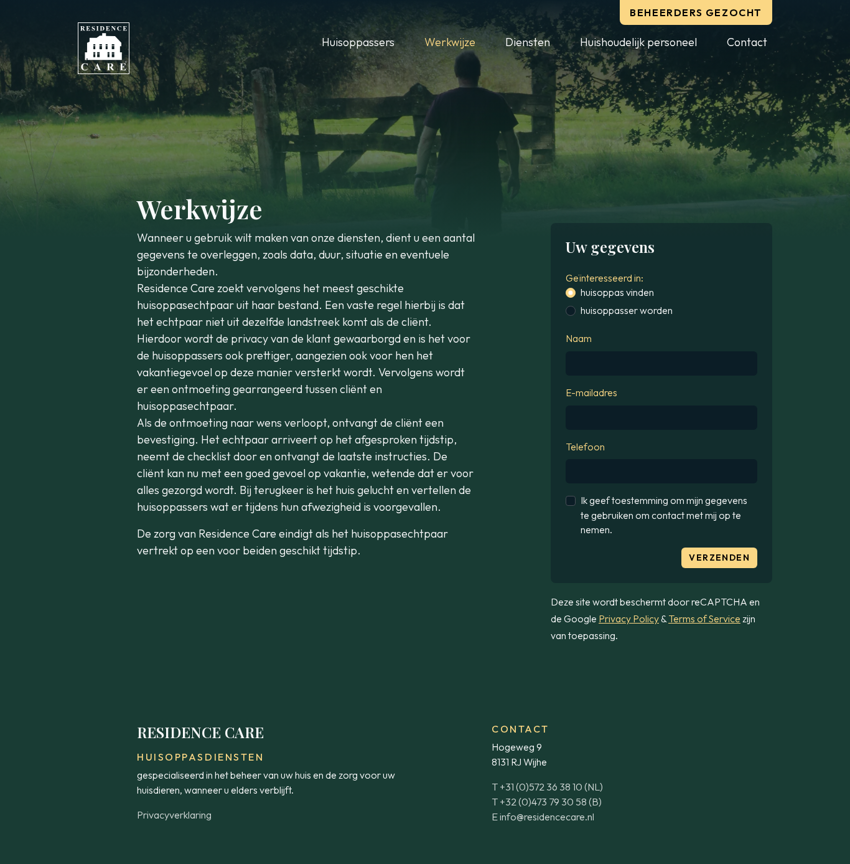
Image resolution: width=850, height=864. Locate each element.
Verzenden (719, 557)
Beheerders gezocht (696, 12)
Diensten (527, 42)
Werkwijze (449, 42)
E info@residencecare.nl (543, 816)
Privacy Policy (629, 618)
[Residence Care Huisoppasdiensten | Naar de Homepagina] (103, 48)
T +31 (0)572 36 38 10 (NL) (547, 787)
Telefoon (585, 446)
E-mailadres (591, 392)
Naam (579, 338)
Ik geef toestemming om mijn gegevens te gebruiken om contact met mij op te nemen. (664, 515)
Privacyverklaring (174, 815)
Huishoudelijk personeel (638, 42)
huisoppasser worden (627, 310)
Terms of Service (704, 618)
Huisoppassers (358, 42)
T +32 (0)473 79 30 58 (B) (547, 801)
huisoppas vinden (617, 292)
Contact (747, 42)
